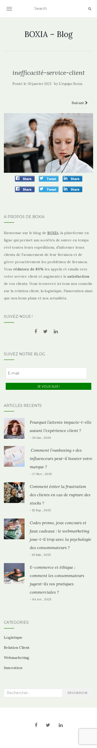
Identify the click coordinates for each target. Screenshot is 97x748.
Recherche (78, 693)
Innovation (13, 667)
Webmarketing (16, 657)
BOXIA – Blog (48, 34)
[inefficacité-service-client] (48, 142)
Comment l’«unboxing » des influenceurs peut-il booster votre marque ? (61, 458)
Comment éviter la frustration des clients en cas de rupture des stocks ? (60, 495)
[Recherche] (89, 9)
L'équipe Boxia (70, 84)
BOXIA (52, 233)
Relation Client (16, 647)
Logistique (13, 637)
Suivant (78, 102)
